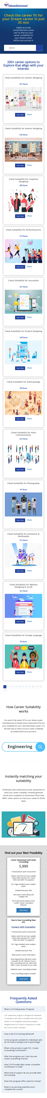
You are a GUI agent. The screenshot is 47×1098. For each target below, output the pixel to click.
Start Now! (23, 910)
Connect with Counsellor (23, 927)
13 (5, 690)
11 (36, 687)
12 (40, 687)
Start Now (20, 115)
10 (33, 687)
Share (29, 115)
